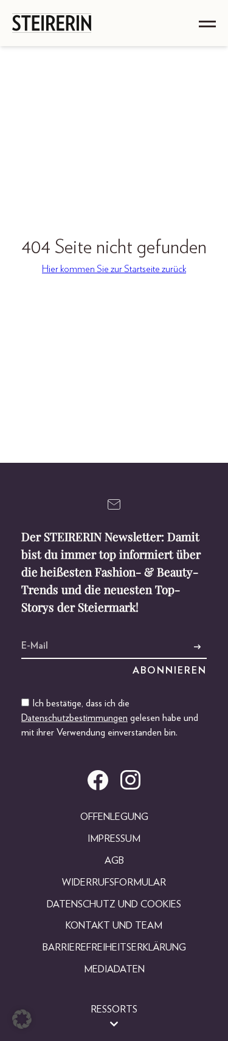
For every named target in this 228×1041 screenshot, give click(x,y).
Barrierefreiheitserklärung (114, 947)
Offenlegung (114, 817)
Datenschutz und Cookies (114, 904)
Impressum (114, 839)
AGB (114, 860)
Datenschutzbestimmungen (74, 718)
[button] (22, 1019)
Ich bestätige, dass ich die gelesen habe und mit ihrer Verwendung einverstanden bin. (109, 717)
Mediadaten (114, 969)
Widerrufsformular (114, 882)
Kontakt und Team (114, 925)
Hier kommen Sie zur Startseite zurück (114, 269)
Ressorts (114, 1009)
